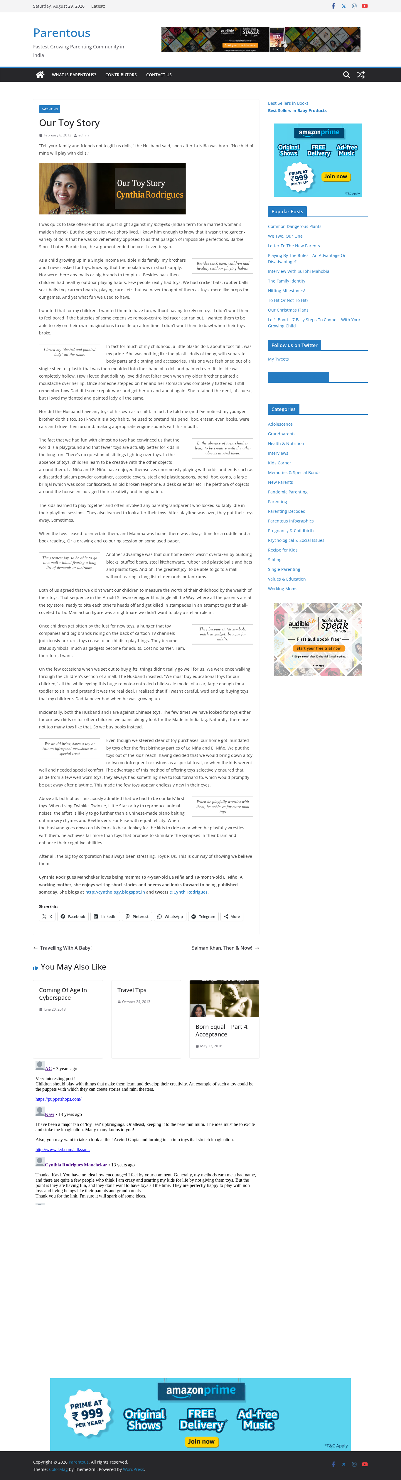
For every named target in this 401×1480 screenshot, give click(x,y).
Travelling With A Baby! (66, 948)
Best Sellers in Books (288, 103)
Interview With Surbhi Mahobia (298, 271)
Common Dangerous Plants (294, 226)
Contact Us (159, 74)
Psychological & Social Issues (296, 540)
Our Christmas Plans (288, 310)
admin (83, 135)
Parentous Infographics (291, 521)
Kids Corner (279, 463)
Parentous (61, 32)
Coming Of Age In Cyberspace (63, 994)
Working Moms (282, 588)
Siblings (276, 559)
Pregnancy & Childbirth (291, 530)
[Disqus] (146, 1131)
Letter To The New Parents (294, 245)
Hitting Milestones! (286, 290)
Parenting (49, 109)
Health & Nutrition (286, 443)
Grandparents (282, 434)
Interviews (278, 453)
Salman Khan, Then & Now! (222, 948)
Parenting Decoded (287, 511)
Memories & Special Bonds (294, 472)
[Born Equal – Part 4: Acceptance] (224, 984)
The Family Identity (286, 281)
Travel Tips (131, 990)
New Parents (280, 482)
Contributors (121, 74)
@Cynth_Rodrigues (189, 892)
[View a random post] (361, 75)
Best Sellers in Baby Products (297, 110)
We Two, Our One (285, 236)
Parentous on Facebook (299, 377)
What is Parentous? (74, 74)
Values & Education (287, 579)
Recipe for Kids (283, 550)
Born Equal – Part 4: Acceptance (222, 1030)
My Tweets (278, 359)
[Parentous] (40, 75)
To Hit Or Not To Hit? (288, 300)
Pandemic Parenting (288, 492)
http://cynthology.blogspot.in (115, 892)
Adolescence (280, 424)
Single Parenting (284, 569)
